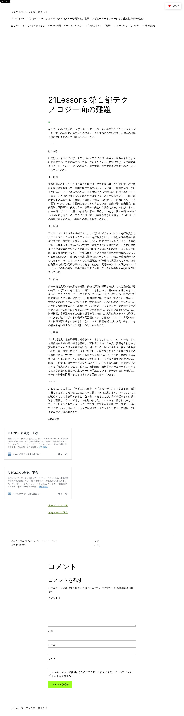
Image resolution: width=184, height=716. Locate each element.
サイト (51, 658)
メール (51, 644)
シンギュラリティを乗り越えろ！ (29, 11)
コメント (54, 598)
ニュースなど (49, 541)
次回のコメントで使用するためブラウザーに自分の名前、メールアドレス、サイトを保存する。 (93, 674)
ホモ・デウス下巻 (58, 512)
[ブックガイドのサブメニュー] (100, 25)
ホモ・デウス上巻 (58, 505)
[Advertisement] (92, 59)
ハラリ (97, 545)
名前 (50, 630)
